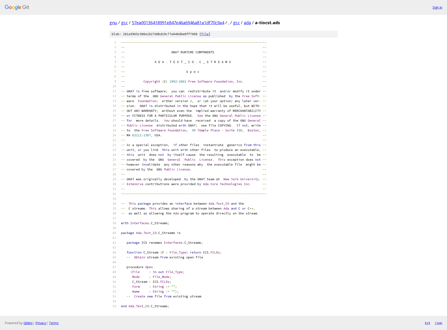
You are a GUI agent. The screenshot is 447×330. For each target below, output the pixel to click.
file (205, 34)
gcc (124, 22)
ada (247, 22)
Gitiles (28, 323)
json (438, 323)
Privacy (40, 323)
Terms (54, 323)
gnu (113, 22)
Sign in (437, 7)
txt (427, 323)
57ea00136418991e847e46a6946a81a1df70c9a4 (178, 22)
